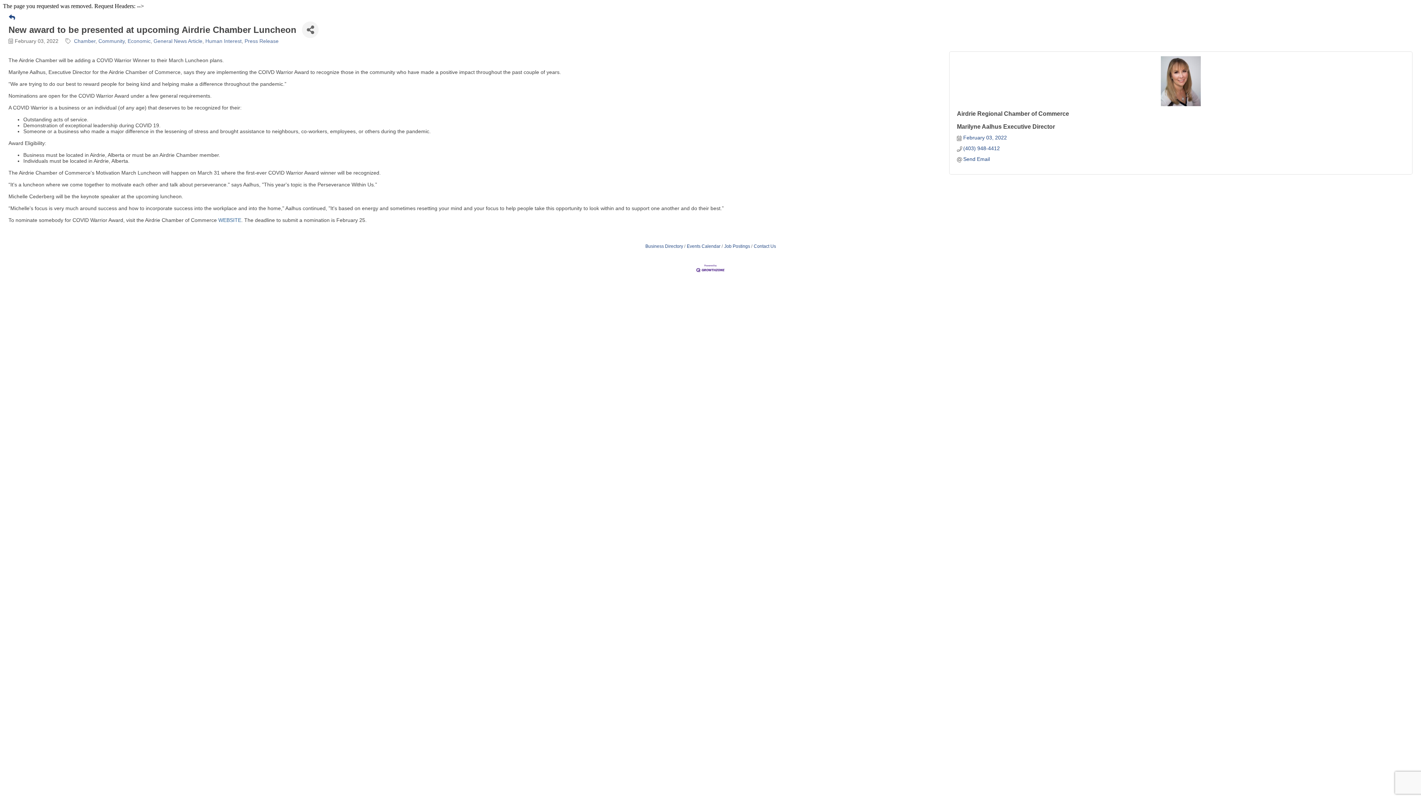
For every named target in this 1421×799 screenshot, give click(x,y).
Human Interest (223, 41)
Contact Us (765, 246)
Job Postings (737, 246)
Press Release (262, 41)
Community (111, 41)
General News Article (178, 41)
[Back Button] (12, 17)
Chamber (84, 41)
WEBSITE (229, 220)
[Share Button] (310, 29)
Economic (139, 41)
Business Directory (664, 246)
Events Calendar (703, 246)
